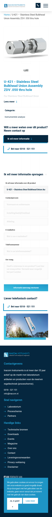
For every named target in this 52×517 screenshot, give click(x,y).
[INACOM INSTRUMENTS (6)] (21, 5)
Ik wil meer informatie (18, 139)
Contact (11, 453)
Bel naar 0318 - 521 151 (23, 149)
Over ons (12, 448)
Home (7, 14)
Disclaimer (13, 467)
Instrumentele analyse (15, 116)
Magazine (12, 443)
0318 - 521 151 (10, 389)
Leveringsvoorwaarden (19, 457)
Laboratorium (14, 406)
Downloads (13, 434)
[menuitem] (44, 5)
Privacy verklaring (16, 462)
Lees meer (9, 101)
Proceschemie (15, 411)
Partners (12, 416)
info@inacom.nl (11, 393)
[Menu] (44, 5)
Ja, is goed (14, 501)
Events (11, 439)
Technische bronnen (18, 429)
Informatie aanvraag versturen (26, 287)
